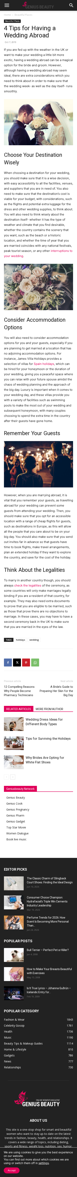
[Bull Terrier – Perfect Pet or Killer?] (14, 955)
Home (7, 15)
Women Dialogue (17, 833)
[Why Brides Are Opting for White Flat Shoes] (14, 762)
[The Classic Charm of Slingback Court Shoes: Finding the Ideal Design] (14, 883)
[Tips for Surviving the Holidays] (14, 743)
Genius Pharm (15, 815)
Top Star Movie (16, 827)
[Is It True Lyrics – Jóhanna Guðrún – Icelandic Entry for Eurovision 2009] (14, 993)
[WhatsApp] (35, 662)
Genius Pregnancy (17, 809)
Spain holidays (44, 364)
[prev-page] (6, 777)
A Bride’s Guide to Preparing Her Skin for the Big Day (56, 691)
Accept (12, 1170)
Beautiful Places (23, 15)
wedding (34, 639)
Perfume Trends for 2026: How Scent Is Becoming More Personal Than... (48, 921)
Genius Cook (14, 803)
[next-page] (12, 777)
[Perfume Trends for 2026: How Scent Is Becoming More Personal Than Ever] (14, 923)
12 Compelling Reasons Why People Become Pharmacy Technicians (19, 691)
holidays (20, 639)
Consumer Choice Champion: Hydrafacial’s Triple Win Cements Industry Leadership (47, 901)
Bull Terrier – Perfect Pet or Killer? (48, 950)
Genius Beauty (15, 797)
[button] (6, 5)
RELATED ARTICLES (18, 709)
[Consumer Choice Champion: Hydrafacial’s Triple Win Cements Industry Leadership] (14, 902)
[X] (17, 662)
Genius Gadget (15, 821)
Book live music (16, 839)
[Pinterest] (26, 662)
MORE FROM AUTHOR (49, 709)
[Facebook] (8, 662)
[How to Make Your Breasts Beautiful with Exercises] (14, 974)
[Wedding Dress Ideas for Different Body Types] (14, 724)
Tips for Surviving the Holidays (48, 738)
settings (43, 1163)
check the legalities (27, 585)
